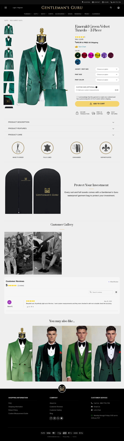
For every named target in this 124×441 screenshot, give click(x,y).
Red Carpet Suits (16, 20)
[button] (5, 7)
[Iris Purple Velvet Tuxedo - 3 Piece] (104, 55)
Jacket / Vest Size (81, 69)
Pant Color (79, 80)
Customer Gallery (56, 410)
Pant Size (78, 74)
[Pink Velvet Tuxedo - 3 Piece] (91, 55)
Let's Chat (97, 410)
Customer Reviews (56, 407)
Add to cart (99, 104)
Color (77, 50)
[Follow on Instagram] (54, 418)
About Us (53, 403)
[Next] (67, 65)
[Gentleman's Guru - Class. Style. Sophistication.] (62, 7)
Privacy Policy (66, 436)
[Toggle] (113, 123)
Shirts (50, 14)
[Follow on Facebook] (51, 418)
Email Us (97, 407)
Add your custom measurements (88, 90)
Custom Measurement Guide (18, 413)
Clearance (96, 14)
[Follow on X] (58, 418)
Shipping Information (15, 407)
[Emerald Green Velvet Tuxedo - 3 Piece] (78, 55)
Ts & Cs (74, 436)
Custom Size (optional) (86, 87)
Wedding (77, 14)
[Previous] (19, 65)
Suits (36, 14)
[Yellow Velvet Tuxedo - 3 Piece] (97, 55)
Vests (43, 14)
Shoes (70, 14)
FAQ (10, 403)
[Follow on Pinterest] (61, 418)
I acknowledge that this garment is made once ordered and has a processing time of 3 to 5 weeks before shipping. (96, 98)
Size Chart (82, 47)
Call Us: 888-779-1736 (102, 403)
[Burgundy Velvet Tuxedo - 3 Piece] (111, 55)
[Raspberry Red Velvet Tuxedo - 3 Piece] (84, 55)
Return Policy (13, 410)
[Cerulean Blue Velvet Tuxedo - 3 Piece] (78, 62)
